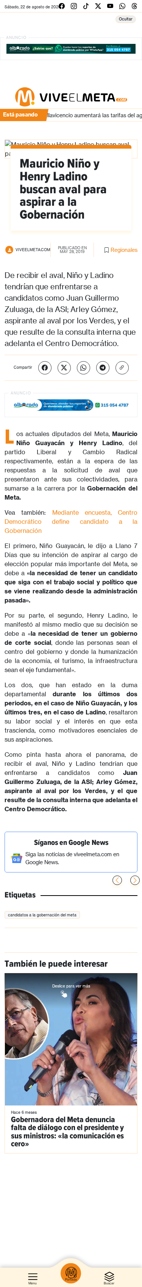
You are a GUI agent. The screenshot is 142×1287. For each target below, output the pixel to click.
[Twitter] (64, 367)
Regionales (124, 250)
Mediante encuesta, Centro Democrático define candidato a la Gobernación (71, 521)
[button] (135, 880)
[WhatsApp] (83, 367)
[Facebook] (44, 367)
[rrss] (62, 5)
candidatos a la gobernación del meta (42, 915)
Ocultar (126, 19)
